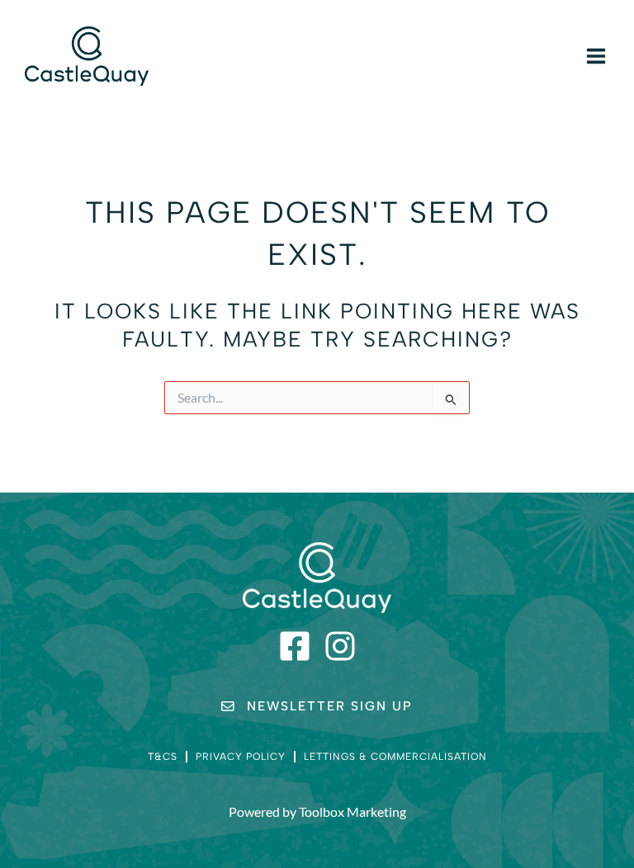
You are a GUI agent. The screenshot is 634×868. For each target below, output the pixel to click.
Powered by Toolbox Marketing (317, 811)
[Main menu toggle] (596, 56)
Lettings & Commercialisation (395, 756)
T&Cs (162, 756)
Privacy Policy (241, 756)
